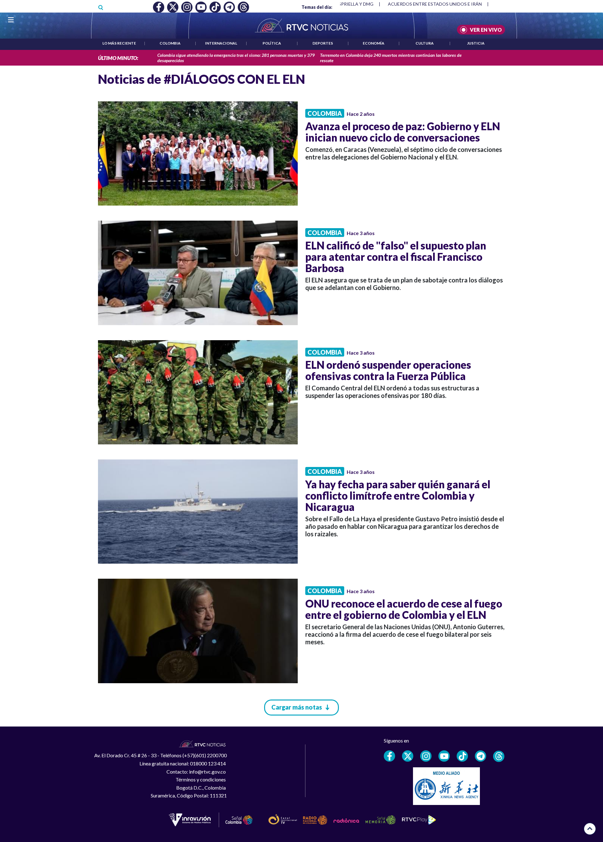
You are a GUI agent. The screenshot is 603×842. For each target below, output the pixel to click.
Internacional (221, 43)
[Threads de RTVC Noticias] (498, 756)
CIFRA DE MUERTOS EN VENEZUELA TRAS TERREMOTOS (447, 4)
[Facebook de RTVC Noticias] (389, 756)
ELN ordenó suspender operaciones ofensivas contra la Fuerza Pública (388, 370)
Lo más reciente (119, 43)
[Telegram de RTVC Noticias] (480, 756)
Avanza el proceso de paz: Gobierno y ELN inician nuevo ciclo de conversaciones (402, 132)
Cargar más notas (296, 707)
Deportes (322, 43)
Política (272, 43)
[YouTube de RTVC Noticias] (444, 756)
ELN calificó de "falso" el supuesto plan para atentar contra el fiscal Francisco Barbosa (395, 256)
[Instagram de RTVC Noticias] (426, 756)
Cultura (425, 43)
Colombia (170, 43)
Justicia (476, 43)
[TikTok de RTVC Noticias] (462, 756)
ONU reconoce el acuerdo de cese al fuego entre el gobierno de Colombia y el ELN (403, 609)
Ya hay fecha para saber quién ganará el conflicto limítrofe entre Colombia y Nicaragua (397, 495)
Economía (373, 43)
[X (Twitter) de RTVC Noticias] (407, 756)
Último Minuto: (118, 58)
